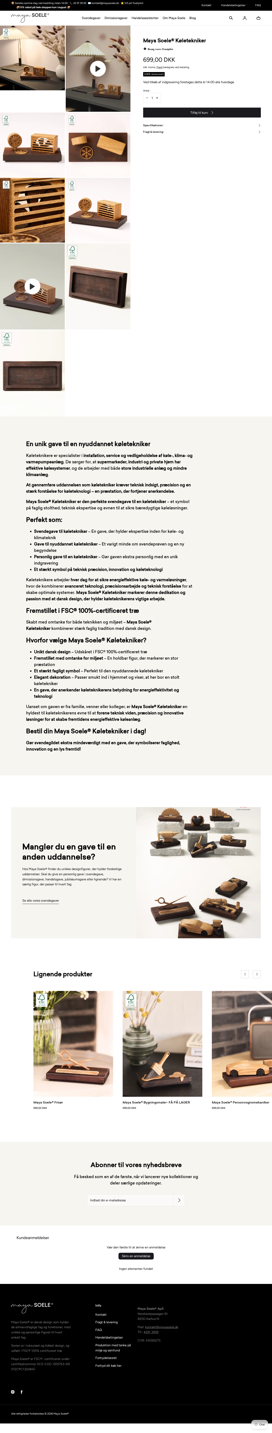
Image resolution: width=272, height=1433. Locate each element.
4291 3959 (151, 1332)
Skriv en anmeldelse (136, 1256)
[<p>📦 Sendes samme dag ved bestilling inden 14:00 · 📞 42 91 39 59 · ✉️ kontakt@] (104, 3)
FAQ (258, 5)
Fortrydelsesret (106, 1358)
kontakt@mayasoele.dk (161, 1327)
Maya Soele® (61, 1413)
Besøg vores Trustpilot (160, 49)
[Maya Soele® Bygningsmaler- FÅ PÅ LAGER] (162, 1044)
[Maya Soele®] (30, 18)
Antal (146, 90)
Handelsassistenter (145, 18)
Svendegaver (91, 18)
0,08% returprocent (154, 74)
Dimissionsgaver (116, 18)
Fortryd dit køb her (108, 1365)
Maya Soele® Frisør (48, 1102)
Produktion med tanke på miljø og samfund (113, 1347)
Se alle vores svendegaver (40, 900)
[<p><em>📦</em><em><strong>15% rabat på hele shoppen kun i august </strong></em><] (104, 7)
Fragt (160, 67)
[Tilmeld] (179, 1200)
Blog (192, 18)
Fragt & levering (106, 1322)
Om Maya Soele (174, 18)
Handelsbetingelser (233, 5)
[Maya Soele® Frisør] (73, 1044)
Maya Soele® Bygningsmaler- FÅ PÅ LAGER (156, 1102)
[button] (231, 18)
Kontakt (206, 5)
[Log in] (244, 18)
